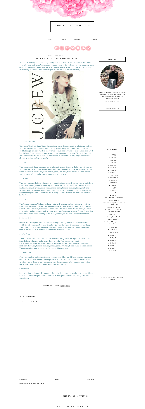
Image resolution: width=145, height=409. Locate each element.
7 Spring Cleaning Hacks (114, 219)
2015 (111, 243)
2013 (111, 248)
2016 (111, 240)
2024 (112, 160)
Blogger (112, 280)
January (112, 232)
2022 (111, 165)
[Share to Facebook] (67, 286)
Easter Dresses (113, 214)
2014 (111, 245)
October (113, 180)
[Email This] (61, 286)
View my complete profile (112, 101)
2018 (111, 235)
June (112, 190)
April (113, 195)
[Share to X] (65, 286)
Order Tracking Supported (74, 396)
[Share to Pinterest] (69, 286)
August (113, 185)
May (113, 193)
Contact (93, 40)
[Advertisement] (35, 363)
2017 (111, 238)
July (113, 188)
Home (50, 40)
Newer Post (23, 379)
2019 (111, 173)
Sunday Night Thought (113, 207)
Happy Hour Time (114, 200)
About (64, 40)
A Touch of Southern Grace (72, 25)
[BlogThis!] (63, 286)
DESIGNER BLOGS (81, 407)
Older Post (90, 379)
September (113, 182)
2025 (112, 157)
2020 (111, 170)
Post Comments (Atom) (36, 384)
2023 (112, 162)
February (112, 229)
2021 (111, 167)
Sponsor (78, 40)
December (113, 175)
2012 (112, 250)
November (113, 177)
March (113, 227)
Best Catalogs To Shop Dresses (114, 197)
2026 (112, 155)
